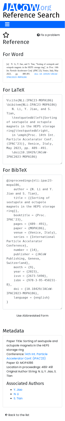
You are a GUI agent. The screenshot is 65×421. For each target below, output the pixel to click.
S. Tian (18, 398)
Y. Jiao (18, 390)
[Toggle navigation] (7, 24)
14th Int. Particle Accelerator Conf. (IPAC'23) (27, 356)
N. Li (16, 394)
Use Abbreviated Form (32, 316)
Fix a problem (50, 35)
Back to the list (18, 415)
